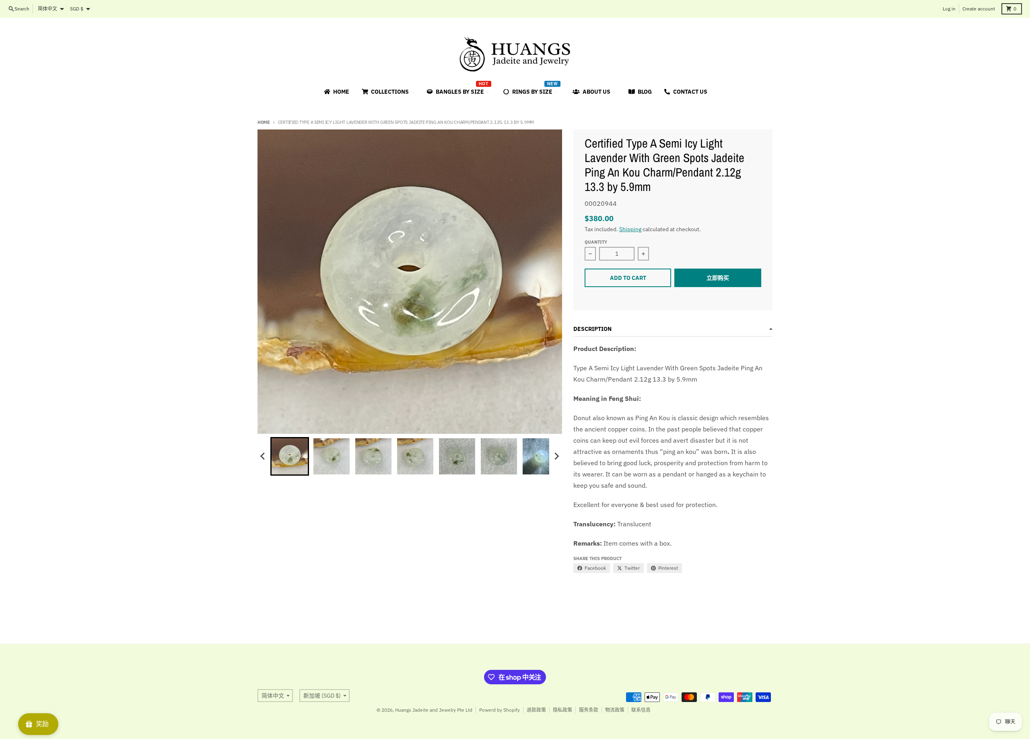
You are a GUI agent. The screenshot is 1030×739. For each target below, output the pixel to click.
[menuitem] (336, 91)
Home (264, 122)
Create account (978, 9)
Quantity (596, 242)
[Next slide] (556, 456)
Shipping (630, 229)
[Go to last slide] (263, 456)
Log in (949, 9)
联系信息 (641, 710)
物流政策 (614, 710)
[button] (289, 456)
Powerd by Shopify (499, 710)
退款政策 (536, 710)
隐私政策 (562, 710)
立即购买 (718, 277)
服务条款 (588, 710)
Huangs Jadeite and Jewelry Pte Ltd (433, 710)
